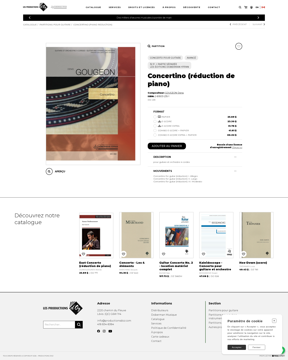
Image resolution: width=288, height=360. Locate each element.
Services (115, 7)
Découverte (191, 7)
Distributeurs (159, 310)
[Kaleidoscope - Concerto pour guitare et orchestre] (216, 245)
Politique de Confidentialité (168, 327)
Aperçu (60, 171)
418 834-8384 (105, 324)
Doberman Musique (164, 314)
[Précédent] (29, 17)
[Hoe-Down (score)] (256, 245)
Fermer (257, 347)
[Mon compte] (251, 7)
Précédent (240, 24)
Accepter (237, 347)
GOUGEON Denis (174, 93)
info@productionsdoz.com (114, 320)
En (257, 7)
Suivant (257, 24)
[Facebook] (98, 331)
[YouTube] (110, 331)
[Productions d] (63, 308)
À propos (169, 7)
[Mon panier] (245, 7)
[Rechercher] (79, 324)
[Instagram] (104, 331)
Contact (214, 7)
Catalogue (93, 7)
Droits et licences (141, 7)
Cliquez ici (237, 147)
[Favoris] (238, 46)
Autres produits (218, 327)
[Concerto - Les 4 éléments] (136, 245)
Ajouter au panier (167, 146)
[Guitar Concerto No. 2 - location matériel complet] (176, 245)
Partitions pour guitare (55, 24)
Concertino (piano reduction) (92, 24)
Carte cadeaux (160, 336)
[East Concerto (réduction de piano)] (96, 245)
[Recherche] (240, 7)
